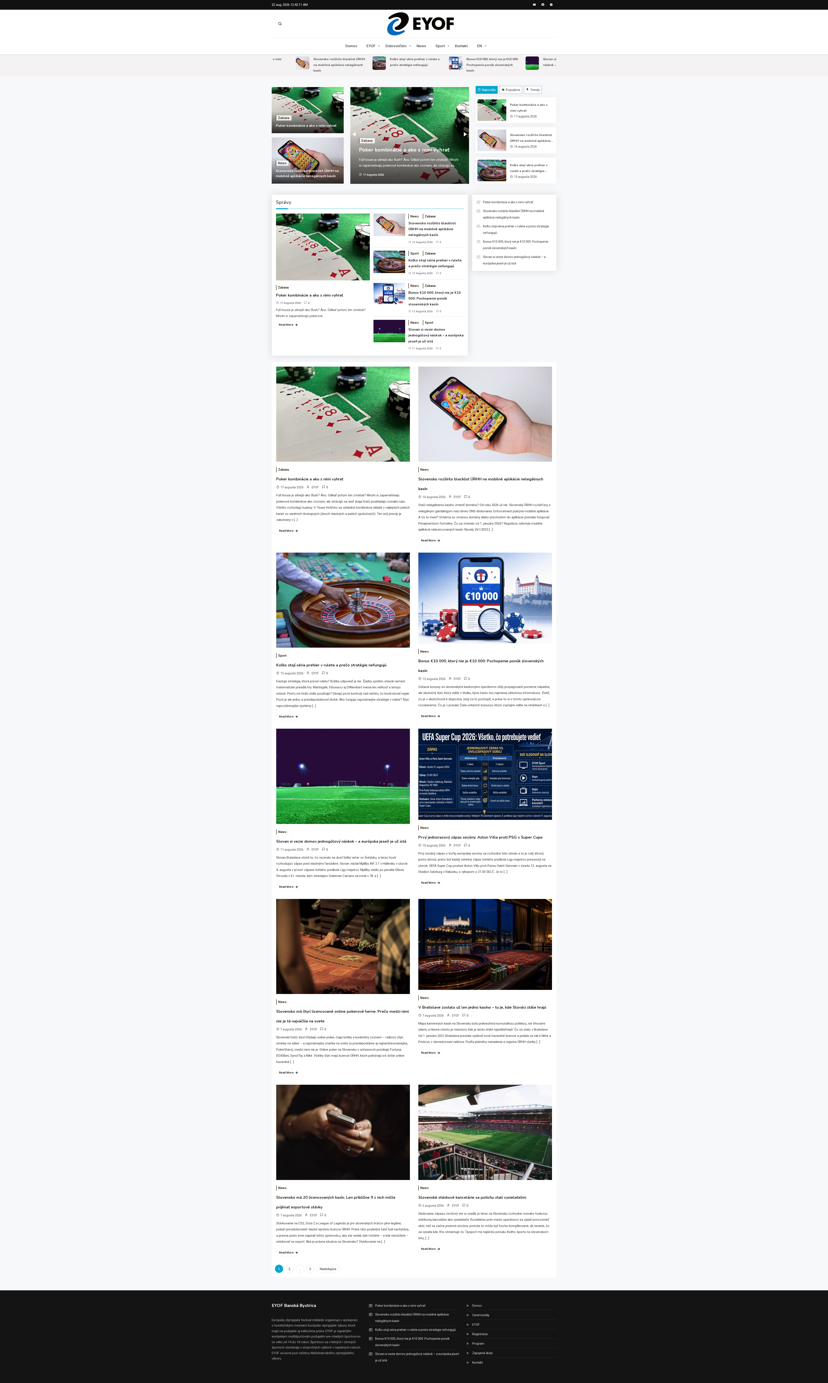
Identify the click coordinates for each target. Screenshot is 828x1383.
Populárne (513, 90)
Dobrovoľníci (396, 46)
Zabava (283, 118)
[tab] (487, 90)
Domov (351, 46)
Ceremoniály (480, 1315)
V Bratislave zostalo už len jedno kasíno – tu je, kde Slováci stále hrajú (482, 1007)
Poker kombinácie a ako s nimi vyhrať (306, 125)
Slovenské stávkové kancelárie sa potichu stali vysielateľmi (472, 1197)
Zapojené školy (482, 1353)
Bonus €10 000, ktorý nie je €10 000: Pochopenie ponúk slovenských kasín (448, 65)
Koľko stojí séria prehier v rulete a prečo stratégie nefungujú (528, 168)
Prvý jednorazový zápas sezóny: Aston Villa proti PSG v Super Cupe (480, 837)
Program (478, 1343)
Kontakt (461, 46)
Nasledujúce (328, 1269)
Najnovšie (489, 90)
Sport (440, 46)
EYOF (371, 46)
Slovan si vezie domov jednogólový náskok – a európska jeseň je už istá (436, 335)
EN (479, 46)
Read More (286, 324)
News (421, 46)
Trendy (535, 90)
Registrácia (480, 1334)
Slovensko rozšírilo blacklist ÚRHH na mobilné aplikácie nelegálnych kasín (295, 65)
